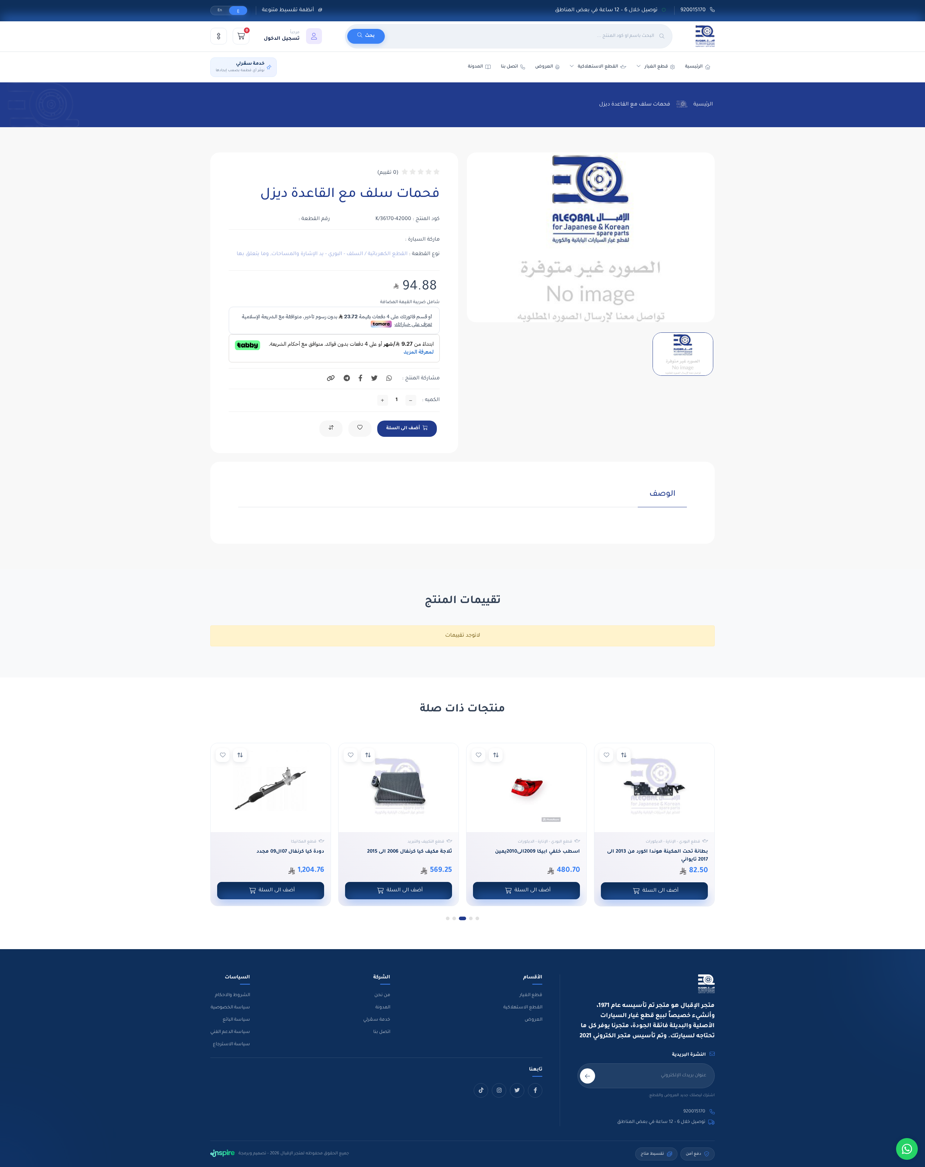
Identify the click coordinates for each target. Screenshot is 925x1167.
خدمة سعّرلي (376, 1019)
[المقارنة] (218, 36)
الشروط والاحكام (232, 995)
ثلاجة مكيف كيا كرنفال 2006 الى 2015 (409, 851)
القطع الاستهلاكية (598, 66)
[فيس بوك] (535, 1090)
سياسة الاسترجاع (231, 1044)
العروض (544, 66)
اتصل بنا (509, 66)
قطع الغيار (531, 995)
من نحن (382, 995)
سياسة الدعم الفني (230, 1032)
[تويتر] (517, 1090)
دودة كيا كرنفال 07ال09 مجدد (290, 851)
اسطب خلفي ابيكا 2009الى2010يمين (537, 851)
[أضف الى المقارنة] (624, 755)
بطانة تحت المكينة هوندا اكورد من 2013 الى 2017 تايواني (657, 856)
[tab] (662, 498)
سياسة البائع (236, 1019)
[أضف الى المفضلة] (606, 755)
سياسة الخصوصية (230, 1007)
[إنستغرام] (499, 1090)
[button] (293, 36)
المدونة (382, 1007)
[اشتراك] (587, 1076)
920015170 (693, 10)
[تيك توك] (481, 1090)
